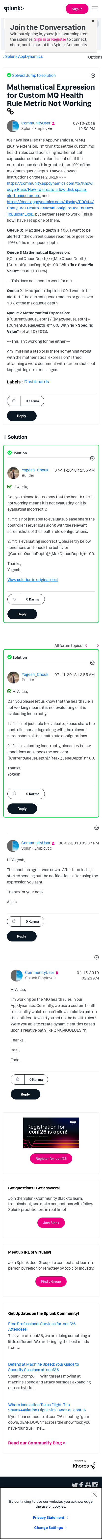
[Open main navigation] (95, 8)
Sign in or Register (50, 39)
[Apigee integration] (97, 645)
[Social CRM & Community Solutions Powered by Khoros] (84, 1464)
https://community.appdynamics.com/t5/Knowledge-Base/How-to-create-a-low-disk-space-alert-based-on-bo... (50, 189)
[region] (51, 1513)
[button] (92, 76)
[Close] (94, 1494)
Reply (21, 416)
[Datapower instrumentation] (87, 645)
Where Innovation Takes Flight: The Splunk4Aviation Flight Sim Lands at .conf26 (47, 1407)
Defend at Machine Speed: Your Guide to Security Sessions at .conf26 (43, 1367)
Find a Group (51, 1281)
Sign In (77, 9)
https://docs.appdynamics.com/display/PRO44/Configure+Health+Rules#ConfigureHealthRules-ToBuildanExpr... (50, 208)
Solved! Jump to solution (34, 75)
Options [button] (93, 57)
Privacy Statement (48, 1517)
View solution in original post (32, 579)
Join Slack (51, 1222)
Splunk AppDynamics (24, 56)
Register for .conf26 (51, 1158)
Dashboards (36, 381)
